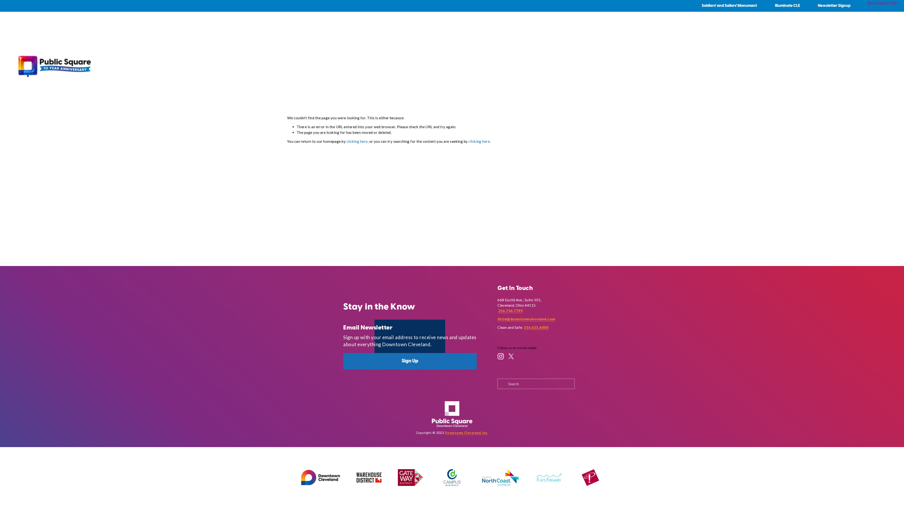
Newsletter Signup (834, 6)
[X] (511, 356)
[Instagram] (500, 356)
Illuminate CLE (787, 6)
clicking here (357, 141)
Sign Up (410, 361)
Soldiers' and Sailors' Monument (729, 6)
